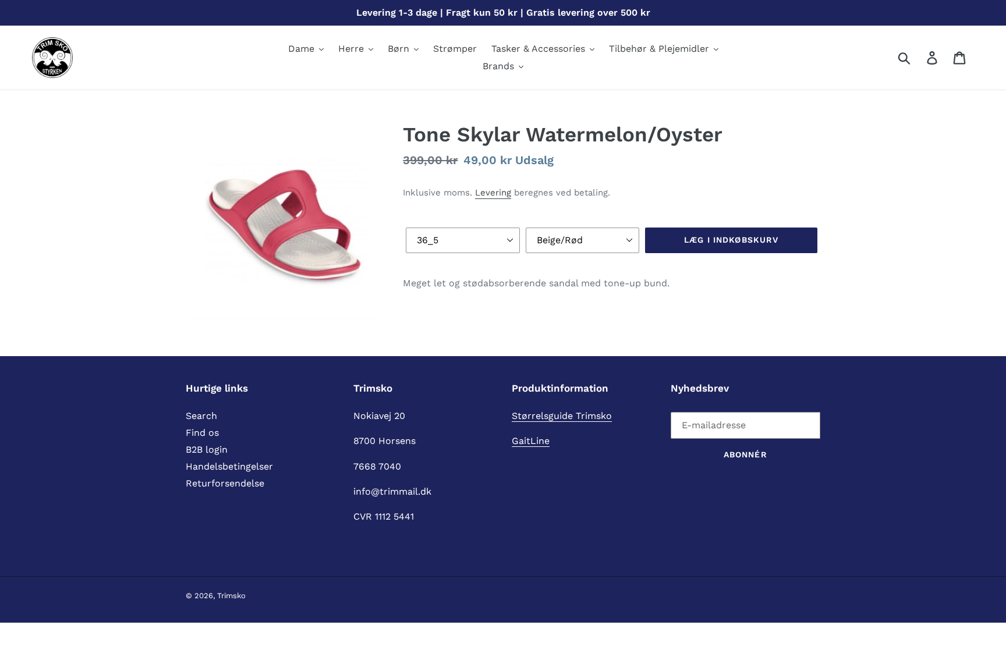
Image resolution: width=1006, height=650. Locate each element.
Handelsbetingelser (229, 466)
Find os (202, 432)
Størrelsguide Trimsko (562, 415)
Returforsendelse (225, 483)
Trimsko (231, 595)
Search (201, 415)
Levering (493, 192)
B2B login (207, 449)
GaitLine (531, 440)
